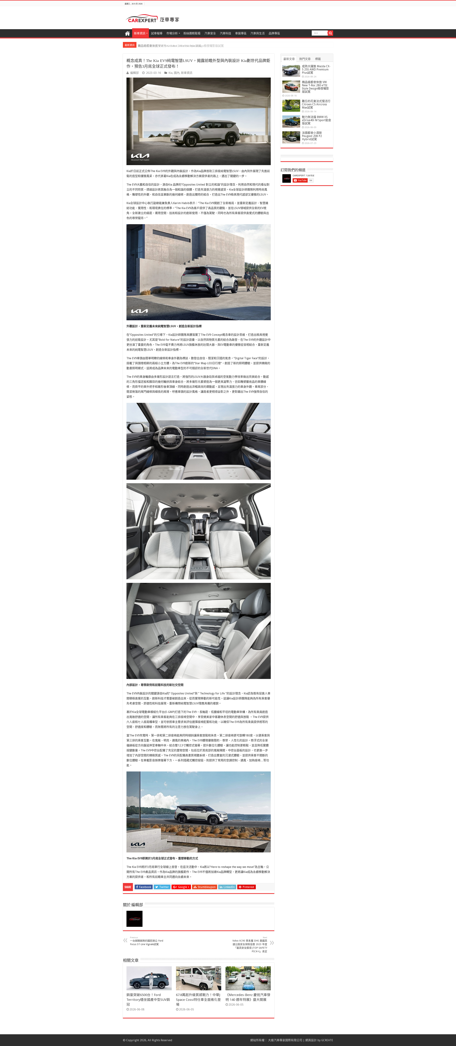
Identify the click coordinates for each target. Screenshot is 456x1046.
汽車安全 (210, 33)
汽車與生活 (257, 33)
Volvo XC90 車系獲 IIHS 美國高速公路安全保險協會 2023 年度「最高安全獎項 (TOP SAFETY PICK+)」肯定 (249, 944)
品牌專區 (274, 33)
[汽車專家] (152, 17)
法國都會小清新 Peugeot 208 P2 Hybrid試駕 (312, 136)
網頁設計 (311, 1040)
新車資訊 (139, 33)
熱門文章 (305, 59)
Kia (170, 73)
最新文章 (289, 59)
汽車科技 (225, 33)
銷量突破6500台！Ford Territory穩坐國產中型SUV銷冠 (148, 999)
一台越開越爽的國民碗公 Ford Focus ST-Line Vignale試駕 (146, 941)
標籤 (318, 59)
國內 (177, 73)
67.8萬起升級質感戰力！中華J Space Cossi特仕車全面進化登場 (198, 999)
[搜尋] (330, 33)
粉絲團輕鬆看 (192, 33)
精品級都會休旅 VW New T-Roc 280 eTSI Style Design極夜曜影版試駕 (315, 86)
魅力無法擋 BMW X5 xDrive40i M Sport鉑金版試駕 (316, 120)
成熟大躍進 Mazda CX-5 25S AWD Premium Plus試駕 (316, 69)
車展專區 (241, 33)
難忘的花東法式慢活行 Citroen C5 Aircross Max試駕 (169, 45)
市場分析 (172, 33)
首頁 (127, 33)
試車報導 (156, 33)
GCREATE (327, 1040)
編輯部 (134, 73)
